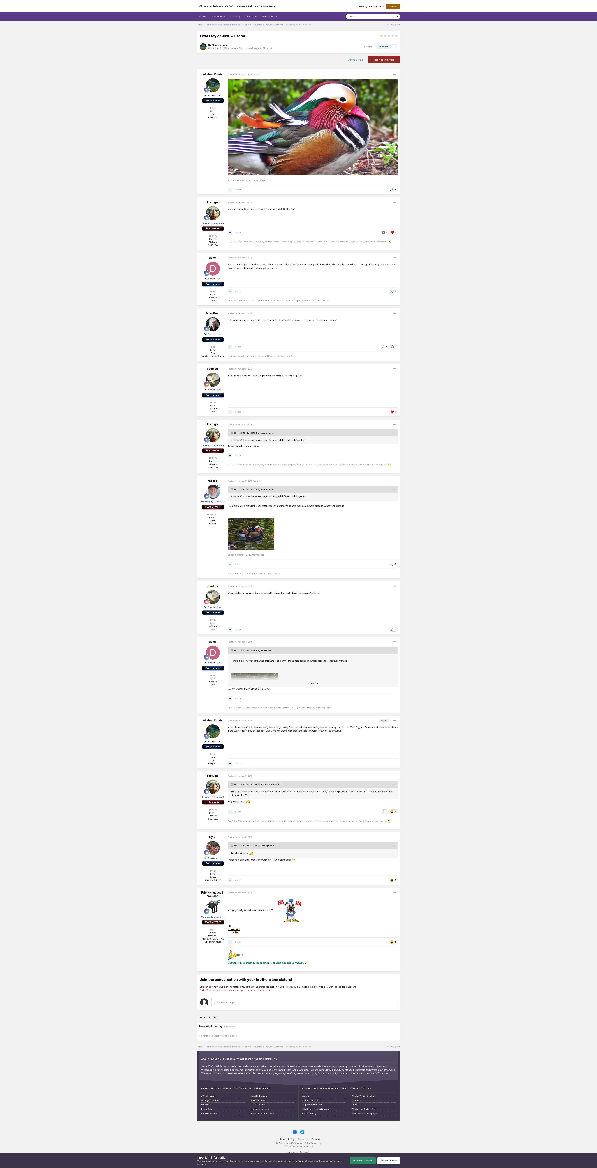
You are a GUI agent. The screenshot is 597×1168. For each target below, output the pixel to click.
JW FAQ (355, 1105)
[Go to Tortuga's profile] (213, 213)
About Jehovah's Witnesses (315, 1109)
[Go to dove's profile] (213, 269)
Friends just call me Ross (212, 894)
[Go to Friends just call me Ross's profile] (213, 907)
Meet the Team (258, 1100)
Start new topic (355, 59)
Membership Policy (260, 1109)
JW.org (305, 1096)
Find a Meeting (309, 1113)
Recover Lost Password (262, 1113)
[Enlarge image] (313, 127)
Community (218, 16)
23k (211, 514)
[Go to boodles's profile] (213, 380)
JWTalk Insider (258, 1105)
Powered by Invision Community (298, 1146)
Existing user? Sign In (370, 6)
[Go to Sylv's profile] (213, 848)
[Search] (396, 16)
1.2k (214, 871)
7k (213, 347)
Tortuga (212, 202)
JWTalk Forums (208, 1096)
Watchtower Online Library (364, 1109)
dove (212, 257)
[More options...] (395, 74)
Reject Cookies (389, 1160)
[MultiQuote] (230, 190)
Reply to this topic (384, 59)
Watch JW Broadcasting (363, 1096)
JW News (356, 1100)
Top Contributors (259, 1096)
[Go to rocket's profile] (213, 492)
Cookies (316, 1139)
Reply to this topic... (226, 1002)
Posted (240, 74)
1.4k (214, 402)
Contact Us (303, 1139)
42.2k (214, 236)
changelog (304, 1152)
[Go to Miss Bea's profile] (213, 324)
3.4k (214, 108)
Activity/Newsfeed (210, 1100)
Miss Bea (212, 313)
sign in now (314, 986)
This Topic (384, 16)
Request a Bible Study (312, 1105)
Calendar (205, 1105)
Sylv (212, 837)
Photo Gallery (207, 1109)
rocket (212, 480)
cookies (217, 1161)
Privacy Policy (287, 1139)
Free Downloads (209, 1113)
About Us (250, 16)
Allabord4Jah (219, 45)
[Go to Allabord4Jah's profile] (203, 46)
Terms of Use (269, 16)
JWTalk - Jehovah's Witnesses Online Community (236, 6)
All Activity (235, 16)
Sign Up (393, 6)
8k (213, 291)
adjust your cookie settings (291, 1161)
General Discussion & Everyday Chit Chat (251, 48)
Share (368, 46)
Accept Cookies (363, 1160)
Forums (202, 16)
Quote (238, 189)
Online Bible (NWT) (311, 1100)
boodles (212, 368)
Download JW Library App (364, 1113)
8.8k (214, 929)
